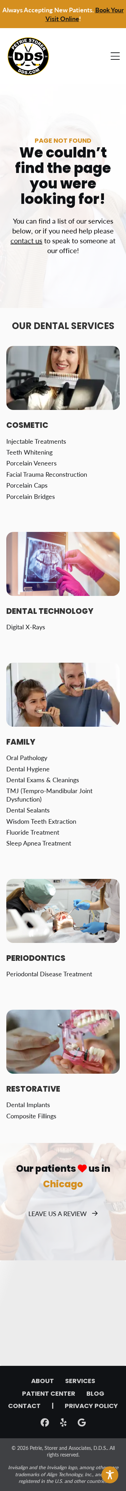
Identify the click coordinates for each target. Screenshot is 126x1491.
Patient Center (48, 1394)
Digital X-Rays (25, 626)
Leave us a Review (57, 1213)
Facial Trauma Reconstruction (46, 474)
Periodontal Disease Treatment (49, 973)
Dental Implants (28, 1104)
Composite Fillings (31, 1115)
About (42, 1381)
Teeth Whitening (29, 452)
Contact (24, 1406)
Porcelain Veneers (31, 462)
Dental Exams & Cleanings (42, 779)
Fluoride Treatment (32, 832)
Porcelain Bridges (30, 496)
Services (80, 1381)
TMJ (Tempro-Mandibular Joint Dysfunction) (49, 794)
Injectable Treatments (36, 441)
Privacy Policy (91, 1406)
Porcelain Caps (27, 485)
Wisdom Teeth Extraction (41, 821)
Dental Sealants (28, 809)
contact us (26, 240)
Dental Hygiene (28, 768)
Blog (95, 1394)
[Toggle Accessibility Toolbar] (110, 1475)
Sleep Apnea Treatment (38, 842)
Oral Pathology (26, 757)
